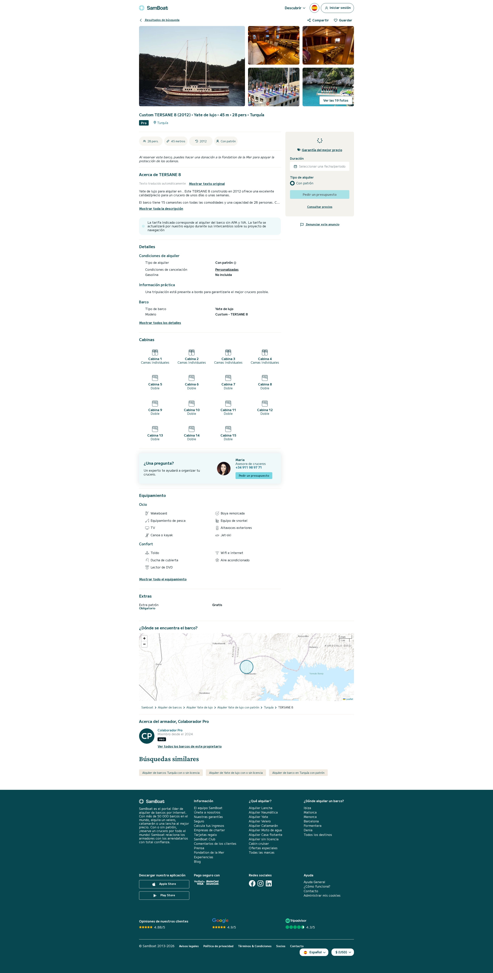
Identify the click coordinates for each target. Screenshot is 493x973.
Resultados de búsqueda (161, 20)
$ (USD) (341, 952)
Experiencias (203, 857)
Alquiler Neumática (263, 812)
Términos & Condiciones (255, 946)
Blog (197, 861)
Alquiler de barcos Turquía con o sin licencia (171, 773)
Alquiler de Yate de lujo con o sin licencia (236, 773)
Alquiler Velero (260, 821)
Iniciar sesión (340, 7)
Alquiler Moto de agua (265, 830)
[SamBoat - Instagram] (260, 883)
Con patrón (304, 183)
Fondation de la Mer (209, 852)
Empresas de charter (209, 830)
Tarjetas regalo (205, 834)
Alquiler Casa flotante (265, 834)
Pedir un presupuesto (254, 475)
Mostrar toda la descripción (161, 208)
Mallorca (310, 812)
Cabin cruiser (259, 843)
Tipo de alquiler (302, 177)
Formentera (312, 825)
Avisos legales (189, 946)
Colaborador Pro (170, 730)
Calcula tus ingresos (209, 825)
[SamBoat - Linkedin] (268, 883)
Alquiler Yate (258, 817)
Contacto (311, 891)
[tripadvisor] (296, 920)
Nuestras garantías (208, 817)
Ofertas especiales (263, 848)
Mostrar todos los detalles (160, 323)
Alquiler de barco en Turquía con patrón (298, 773)
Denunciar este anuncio (322, 224)
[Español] (314, 8)
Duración (297, 158)
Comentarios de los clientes (215, 843)
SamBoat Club (204, 839)
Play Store (167, 895)
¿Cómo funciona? (317, 886)
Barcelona (311, 821)
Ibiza (307, 808)
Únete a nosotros (207, 812)
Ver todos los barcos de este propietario (190, 746)
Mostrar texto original (207, 184)
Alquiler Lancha (260, 808)
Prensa (199, 848)
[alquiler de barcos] (153, 8)
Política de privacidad (218, 946)
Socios (280, 946)
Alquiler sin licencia (263, 839)
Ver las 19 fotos (335, 100)
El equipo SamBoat (208, 808)
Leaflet (349, 699)
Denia (308, 830)
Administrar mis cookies (322, 895)
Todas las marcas (261, 852)
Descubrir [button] (293, 7)
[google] (220, 920)
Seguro (199, 821)
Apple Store (167, 884)
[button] (144, 638)
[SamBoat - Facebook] (252, 883)
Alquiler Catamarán (263, 825)
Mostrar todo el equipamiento (163, 579)
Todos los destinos (318, 834)
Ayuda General (314, 882)
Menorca (310, 817)
